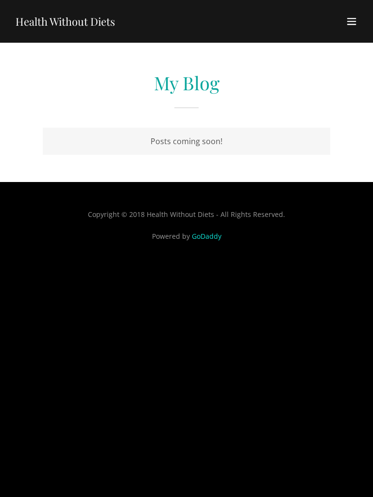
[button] (351, 21)
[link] (65, 22)
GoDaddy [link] (206, 236)
